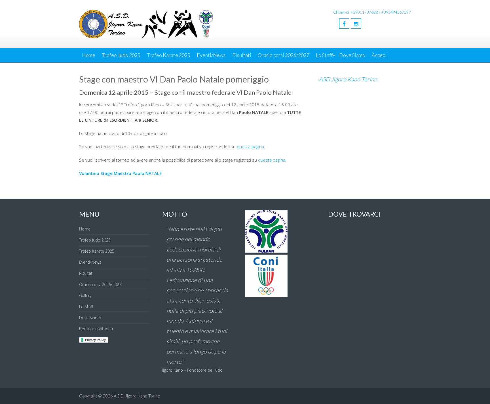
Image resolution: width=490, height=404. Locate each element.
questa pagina (271, 160)
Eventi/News (211, 55)
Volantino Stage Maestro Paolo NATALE (120, 173)
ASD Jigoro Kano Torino (348, 79)
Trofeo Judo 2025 (121, 55)
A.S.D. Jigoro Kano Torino (137, 395)
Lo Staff (324, 55)
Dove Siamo (352, 55)
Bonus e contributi (96, 328)
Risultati (241, 55)
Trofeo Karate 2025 (168, 55)
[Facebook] (344, 23)
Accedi (379, 55)
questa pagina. (251, 146)
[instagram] (356, 23)
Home (88, 55)
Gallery (85, 295)
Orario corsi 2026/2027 (283, 55)
